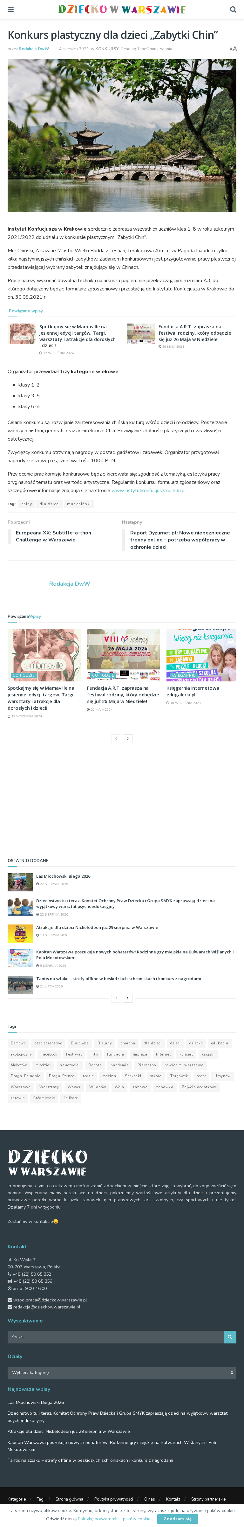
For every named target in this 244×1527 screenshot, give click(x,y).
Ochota (95, 1065)
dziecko (196, 1043)
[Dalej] (127, 738)
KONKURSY (107, 49)
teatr (201, 1076)
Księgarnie (184, 675)
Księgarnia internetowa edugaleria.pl (192, 691)
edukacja (219, 1043)
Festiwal (74, 1054)
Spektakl (133, 1076)
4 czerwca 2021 (74, 49)
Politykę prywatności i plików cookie (115, 1519)
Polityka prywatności (113, 1499)
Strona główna (69, 1499)
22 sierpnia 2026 (53, 884)
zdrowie (18, 1098)
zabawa (140, 1087)
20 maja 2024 (172, 347)
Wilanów (97, 1087)
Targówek (179, 1076)
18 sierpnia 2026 (53, 935)
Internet (163, 1054)
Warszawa (21, 1087)
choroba (128, 1043)
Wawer (74, 1087)
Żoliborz (71, 1098)
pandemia (120, 1065)
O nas (149, 1499)
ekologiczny (21, 1054)
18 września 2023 (185, 703)
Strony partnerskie (208, 1499)
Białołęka (80, 1043)
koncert (186, 1054)
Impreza (140, 1054)
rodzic (88, 1076)
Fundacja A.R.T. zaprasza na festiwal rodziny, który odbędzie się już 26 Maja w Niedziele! (195, 333)
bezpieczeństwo (48, 1043)
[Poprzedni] (116, 738)
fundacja (115, 1054)
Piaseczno (147, 1065)
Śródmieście (44, 1098)
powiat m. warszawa (184, 1065)
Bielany (105, 1043)
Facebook (49, 1054)
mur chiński (79, 503)
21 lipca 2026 (51, 986)
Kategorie (17, 1499)
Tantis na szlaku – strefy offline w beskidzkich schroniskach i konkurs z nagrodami (118, 978)
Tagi (40, 1499)
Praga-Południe (25, 1076)
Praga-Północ (61, 1076)
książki (208, 1054)
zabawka (164, 1087)
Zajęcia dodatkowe (199, 1087)
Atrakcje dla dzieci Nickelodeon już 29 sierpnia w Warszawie (97, 927)
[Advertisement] (122, 798)
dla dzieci (49, 503)
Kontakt (173, 1499)
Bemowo (18, 1043)
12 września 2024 (58, 353)
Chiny (26, 503)
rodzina (109, 1076)
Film (94, 1054)
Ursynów (222, 1076)
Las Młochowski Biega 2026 (63, 876)
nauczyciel (70, 1065)
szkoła (156, 1076)
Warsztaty (49, 1087)
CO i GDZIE (24, 675)
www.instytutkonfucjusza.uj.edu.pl (149, 490)
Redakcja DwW (34, 49)
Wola (119, 1087)
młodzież (43, 1065)
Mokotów (19, 1065)
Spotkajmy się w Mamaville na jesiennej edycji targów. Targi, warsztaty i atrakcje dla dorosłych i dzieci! (77, 336)
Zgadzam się (178, 1519)
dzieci (175, 1043)
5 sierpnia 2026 (52, 966)
